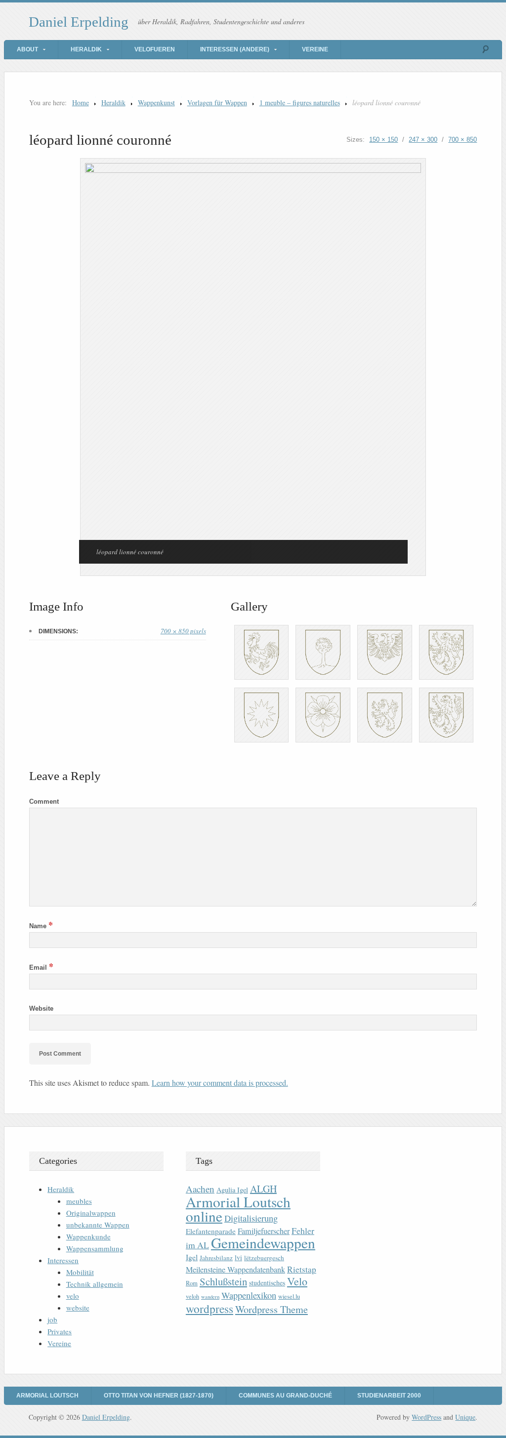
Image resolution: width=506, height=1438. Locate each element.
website (77, 1308)
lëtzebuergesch (264, 1257)
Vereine (315, 49)
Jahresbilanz (216, 1257)
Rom (192, 1283)
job (52, 1319)
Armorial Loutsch (47, 1395)
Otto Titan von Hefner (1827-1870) (158, 1395)
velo (72, 1296)
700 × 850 (462, 139)
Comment (44, 801)
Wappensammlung (95, 1248)
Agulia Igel (232, 1189)
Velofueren (154, 49)
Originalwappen (91, 1213)
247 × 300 (423, 139)
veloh (192, 1296)
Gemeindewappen (263, 1242)
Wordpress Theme (271, 1309)
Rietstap (301, 1269)
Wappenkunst (156, 102)
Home (80, 102)
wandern (210, 1296)
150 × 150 (383, 139)
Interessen (63, 1260)
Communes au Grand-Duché (285, 1395)
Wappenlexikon (248, 1295)
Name (41, 926)
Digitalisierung (251, 1218)
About (27, 49)
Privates (59, 1331)
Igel (192, 1257)
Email (41, 967)
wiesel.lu (289, 1296)
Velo (297, 1281)
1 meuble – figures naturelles (299, 102)
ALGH (263, 1188)
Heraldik (86, 49)
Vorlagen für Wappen (217, 102)
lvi (238, 1257)
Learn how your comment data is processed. (220, 1082)
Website (41, 1008)
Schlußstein (223, 1281)
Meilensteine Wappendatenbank (235, 1269)
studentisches (267, 1282)
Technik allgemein (94, 1284)
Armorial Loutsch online (238, 1209)
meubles (79, 1201)
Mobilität (80, 1272)
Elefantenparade (211, 1231)
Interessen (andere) (234, 49)
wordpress (209, 1308)
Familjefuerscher (264, 1231)
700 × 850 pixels (183, 630)
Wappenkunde (88, 1236)
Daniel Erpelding (78, 22)
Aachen (200, 1189)
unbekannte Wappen (97, 1225)
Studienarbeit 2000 (389, 1395)
